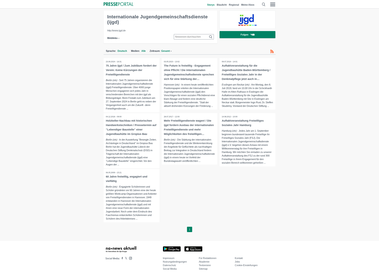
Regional (234, 5)
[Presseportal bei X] (125, 258)
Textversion (205, 265)
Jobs (237, 261)
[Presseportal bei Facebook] (121, 258)
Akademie (204, 261)
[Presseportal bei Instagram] (129, 258)
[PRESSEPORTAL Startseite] (118, 4)
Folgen (244, 34)
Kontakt (239, 258)
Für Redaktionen (207, 258)
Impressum (168, 258)
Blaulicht (222, 5)
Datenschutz (169, 265)
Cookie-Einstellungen (246, 265)
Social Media (170, 269)
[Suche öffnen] (264, 4)
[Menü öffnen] (272, 4)
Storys (211, 5)
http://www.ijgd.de (116, 30)
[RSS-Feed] (272, 51)
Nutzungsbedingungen (175, 261)
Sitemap (203, 269)
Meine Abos (247, 5)
